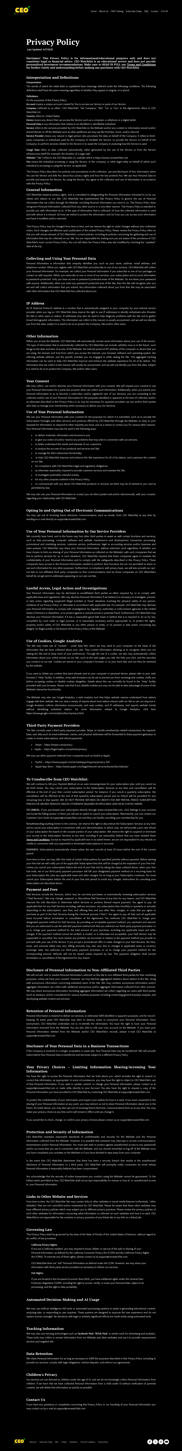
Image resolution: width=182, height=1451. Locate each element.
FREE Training (117, 11)
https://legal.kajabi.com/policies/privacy (65, 749)
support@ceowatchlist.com (71, 1408)
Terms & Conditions (87, 1442)
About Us (103, 11)
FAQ (146, 11)
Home (94, 11)
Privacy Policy (103, 1442)
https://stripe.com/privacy (58, 744)
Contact (154, 11)
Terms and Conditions (141, 64)
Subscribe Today (134, 11)
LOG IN (164, 11)
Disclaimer (74, 1442)
